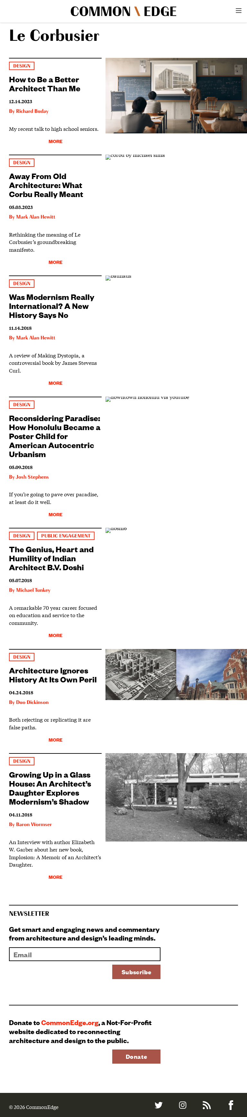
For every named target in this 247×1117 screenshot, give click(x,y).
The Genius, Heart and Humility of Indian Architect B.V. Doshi (51, 557)
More (55, 141)
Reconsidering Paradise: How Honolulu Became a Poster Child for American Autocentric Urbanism (54, 435)
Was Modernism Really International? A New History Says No (51, 305)
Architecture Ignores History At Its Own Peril (53, 674)
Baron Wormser (34, 824)
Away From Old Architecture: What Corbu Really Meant (46, 184)
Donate (136, 1056)
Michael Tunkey (33, 590)
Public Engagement (65, 536)
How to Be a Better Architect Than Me (44, 83)
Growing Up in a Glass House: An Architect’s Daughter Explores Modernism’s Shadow (50, 787)
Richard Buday (32, 111)
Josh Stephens (32, 477)
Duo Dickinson (32, 702)
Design (21, 66)
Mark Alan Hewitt (35, 217)
